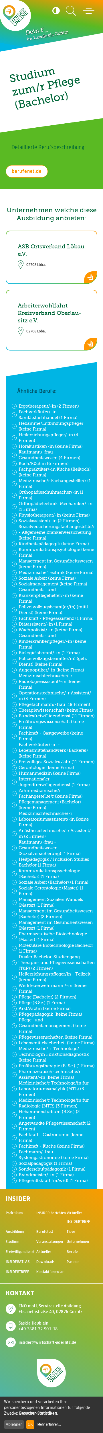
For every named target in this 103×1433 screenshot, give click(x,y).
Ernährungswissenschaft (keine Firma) (51, 724)
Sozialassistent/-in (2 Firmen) (49, 520)
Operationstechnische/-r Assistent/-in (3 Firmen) (56, 695)
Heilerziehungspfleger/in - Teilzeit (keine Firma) (54, 976)
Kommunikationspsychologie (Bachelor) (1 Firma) (49, 873)
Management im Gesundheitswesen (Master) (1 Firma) (56, 925)
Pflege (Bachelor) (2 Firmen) (47, 996)
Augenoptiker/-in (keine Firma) (51, 669)
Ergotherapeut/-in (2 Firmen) (49, 406)
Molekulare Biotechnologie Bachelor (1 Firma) (56, 948)
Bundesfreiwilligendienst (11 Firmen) (57, 715)
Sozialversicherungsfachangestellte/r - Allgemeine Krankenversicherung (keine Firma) (57, 532)
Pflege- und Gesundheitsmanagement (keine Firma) (52, 1025)
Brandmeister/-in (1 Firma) (46, 1174)
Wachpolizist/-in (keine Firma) (50, 629)
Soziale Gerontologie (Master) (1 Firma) (51, 890)
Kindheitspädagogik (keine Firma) (54, 543)
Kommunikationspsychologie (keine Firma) (56, 552)
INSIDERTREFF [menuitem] (17, 1272)
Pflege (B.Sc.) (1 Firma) (42, 1002)
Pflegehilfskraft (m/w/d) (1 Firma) (53, 1180)
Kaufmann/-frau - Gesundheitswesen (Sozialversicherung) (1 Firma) (50, 848)
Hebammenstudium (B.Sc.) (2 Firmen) (49, 1114)
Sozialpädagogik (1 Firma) (45, 1163)
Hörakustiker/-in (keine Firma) (51, 446)
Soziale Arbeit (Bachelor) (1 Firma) (53, 882)
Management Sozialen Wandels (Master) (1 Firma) (51, 902)
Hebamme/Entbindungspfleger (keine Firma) (51, 426)
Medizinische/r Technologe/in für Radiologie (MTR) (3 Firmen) (54, 1103)
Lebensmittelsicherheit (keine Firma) (57, 1042)
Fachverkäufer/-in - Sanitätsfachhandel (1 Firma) (48, 414)
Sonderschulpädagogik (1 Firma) (52, 1169)
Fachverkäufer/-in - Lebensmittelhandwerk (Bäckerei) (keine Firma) (53, 750)
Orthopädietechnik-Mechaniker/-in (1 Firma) (55, 506)
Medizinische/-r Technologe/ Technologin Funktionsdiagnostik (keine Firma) (54, 1054)
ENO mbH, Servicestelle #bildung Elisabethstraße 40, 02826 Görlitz (51, 1309)
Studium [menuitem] (12, 1241)
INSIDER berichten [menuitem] (51, 1213)
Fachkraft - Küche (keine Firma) (52, 1146)
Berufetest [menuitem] (44, 1231)
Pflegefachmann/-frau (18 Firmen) (54, 704)
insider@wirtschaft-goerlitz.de (47, 1342)
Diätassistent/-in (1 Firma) (45, 624)
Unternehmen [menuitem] (78, 1241)
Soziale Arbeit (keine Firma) (47, 578)
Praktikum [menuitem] (14, 1213)
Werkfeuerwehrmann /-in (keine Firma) (52, 988)
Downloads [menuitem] (45, 1261)
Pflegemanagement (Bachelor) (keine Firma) (50, 804)
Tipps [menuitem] (71, 1231)
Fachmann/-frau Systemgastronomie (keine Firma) (54, 1154)
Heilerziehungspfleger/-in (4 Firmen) (48, 437)
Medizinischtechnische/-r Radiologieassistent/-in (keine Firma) (49, 681)
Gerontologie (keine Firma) (46, 767)
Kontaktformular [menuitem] (50, 1272)
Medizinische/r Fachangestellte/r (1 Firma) (55, 483)
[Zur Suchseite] (71, 11)
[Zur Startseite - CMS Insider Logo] (15, 15)
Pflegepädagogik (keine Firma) (50, 1014)
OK (30, 1424)
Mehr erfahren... (49, 1424)
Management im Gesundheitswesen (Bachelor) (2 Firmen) (56, 913)
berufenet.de (27, 171)
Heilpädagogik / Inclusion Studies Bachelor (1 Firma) (54, 862)
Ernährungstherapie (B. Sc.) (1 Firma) (57, 1065)
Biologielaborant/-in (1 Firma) (49, 652)
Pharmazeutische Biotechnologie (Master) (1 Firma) (53, 936)
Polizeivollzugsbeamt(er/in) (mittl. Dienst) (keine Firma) (54, 609)
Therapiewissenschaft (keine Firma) (56, 710)
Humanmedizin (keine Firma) (50, 773)
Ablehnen (14, 1424)
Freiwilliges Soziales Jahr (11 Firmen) (57, 761)
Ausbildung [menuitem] (15, 1231)
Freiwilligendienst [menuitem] (20, 1251)
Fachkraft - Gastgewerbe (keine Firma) (51, 736)
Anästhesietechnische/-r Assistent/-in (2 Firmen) (56, 833)
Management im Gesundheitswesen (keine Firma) (56, 563)
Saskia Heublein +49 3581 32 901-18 (38, 1326)
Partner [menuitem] (73, 1261)
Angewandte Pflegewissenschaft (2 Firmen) (55, 1126)
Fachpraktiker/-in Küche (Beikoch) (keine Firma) (55, 472)
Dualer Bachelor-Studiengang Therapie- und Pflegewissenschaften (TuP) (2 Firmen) (57, 962)
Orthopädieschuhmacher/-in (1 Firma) (51, 495)
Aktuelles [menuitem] (44, 1251)
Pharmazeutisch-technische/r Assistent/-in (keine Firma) (49, 1074)
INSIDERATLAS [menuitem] (17, 1261)
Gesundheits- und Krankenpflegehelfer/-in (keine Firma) (51, 595)
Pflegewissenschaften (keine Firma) (55, 1037)
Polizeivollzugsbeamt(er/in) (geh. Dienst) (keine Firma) (53, 661)
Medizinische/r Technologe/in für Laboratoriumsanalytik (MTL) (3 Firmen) (54, 1088)
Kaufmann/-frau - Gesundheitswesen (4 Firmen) (49, 454)
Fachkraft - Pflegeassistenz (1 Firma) (56, 618)
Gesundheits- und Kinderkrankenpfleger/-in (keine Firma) (52, 641)
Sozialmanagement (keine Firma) (53, 583)
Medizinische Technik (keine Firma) (56, 572)
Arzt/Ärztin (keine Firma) (45, 1008)
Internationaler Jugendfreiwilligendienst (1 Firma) (54, 781)
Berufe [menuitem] (72, 1251)
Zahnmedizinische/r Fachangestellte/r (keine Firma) (51, 793)
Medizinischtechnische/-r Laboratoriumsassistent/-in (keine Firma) (54, 819)
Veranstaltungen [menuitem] (49, 1241)
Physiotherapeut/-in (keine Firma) (54, 515)
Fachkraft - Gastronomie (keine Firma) (51, 1137)
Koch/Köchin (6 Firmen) (44, 463)
